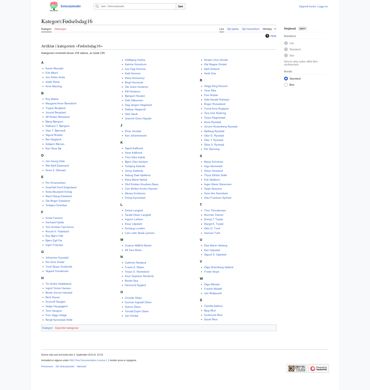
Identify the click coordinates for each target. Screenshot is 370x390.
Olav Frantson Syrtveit (217, 197)
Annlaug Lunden (135, 228)
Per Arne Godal (54, 262)
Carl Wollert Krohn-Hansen (141, 188)
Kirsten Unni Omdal (216, 59)
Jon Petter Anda (55, 77)
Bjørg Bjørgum (54, 121)
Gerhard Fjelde (54, 222)
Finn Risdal (211, 95)
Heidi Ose (210, 73)
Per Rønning (211, 149)
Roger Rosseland (214, 103)
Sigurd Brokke (54, 134)
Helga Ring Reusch (216, 86)
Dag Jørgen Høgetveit (138, 104)
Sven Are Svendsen (216, 193)
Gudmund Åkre (213, 314)
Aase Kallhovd (133, 152)
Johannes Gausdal (56, 257)
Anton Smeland (213, 170)
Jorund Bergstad (55, 112)
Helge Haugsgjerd (56, 306)
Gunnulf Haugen (55, 301)
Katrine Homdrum (135, 64)
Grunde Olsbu (133, 297)
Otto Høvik (131, 113)
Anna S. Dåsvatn (55, 170)
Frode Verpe (211, 271)
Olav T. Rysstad (213, 139)
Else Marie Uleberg (215, 245)
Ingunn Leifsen (134, 219)
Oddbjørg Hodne (135, 59)
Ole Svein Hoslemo (136, 86)
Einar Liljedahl (133, 223)
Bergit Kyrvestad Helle (58, 319)
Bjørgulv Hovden (135, 95)
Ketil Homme (132, 73)
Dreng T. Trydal (213, 219)
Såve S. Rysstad (214, 144)
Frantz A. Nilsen (134, 267)
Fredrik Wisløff (213, 288)
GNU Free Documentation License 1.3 (89, 360)
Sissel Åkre (211, 319)
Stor (291, 55)
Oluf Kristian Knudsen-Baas (141, 184)
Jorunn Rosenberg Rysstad (220, 126)
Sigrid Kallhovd (134, 148)
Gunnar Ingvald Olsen (138, 302)
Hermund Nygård (135, 285)
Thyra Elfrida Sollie (215, 175)
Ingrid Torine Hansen (58, 288)
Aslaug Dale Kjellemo (138, 175)
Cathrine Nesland (135, 262)
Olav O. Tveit (212, 228)
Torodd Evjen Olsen (137, 311)
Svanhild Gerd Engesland (61, 187)
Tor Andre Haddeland (58, 283)
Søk (180, 6)
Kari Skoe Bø (53, 148)
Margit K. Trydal (213, 223)
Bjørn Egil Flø (53, 240)
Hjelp (273, 35)
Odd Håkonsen (134, 100)
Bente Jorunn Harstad (58, 292)
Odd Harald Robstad (216, 99)
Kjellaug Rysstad (214, 131)
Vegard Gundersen (57, 271)
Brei (291, 84)
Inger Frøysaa (54, 244)
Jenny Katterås (134, 170)
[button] (43, 6)
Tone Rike (210, 90)
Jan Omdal (131, 315)
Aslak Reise (52, 81)
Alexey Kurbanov (135, 193)
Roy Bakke (52, 98)
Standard (295, 49)
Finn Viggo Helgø (56, 315)
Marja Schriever (213, 161)
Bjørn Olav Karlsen (136, 161)
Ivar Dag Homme (135, 68)
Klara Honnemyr (135, 78)
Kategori (47, 327)
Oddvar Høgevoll (135, 109)
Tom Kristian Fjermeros (59, 226)
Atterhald (81, 366)
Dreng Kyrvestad (135, 197)
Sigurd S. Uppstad (215, 254)
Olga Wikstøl (211, 284)
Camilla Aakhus (213, 305)
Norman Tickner (214, 214)
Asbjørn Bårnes (54, 144)
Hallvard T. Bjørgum (57, 125)
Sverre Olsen (133, 306)
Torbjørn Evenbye (56, 205)
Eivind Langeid (134, 210)
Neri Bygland (53, 139)
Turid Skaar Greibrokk (58, 266)
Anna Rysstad (212, 122)
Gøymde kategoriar (67, 327)
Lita (291, 42)
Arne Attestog (53, 86)
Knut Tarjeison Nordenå (139, 276)
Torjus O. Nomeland (137, 271)
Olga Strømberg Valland (218, 267)
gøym (302, 28)
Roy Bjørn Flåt (54, 235)
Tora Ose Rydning (215, 113)
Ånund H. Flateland (57, 231)
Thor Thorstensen (215, 210)
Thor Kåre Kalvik (135, 157)
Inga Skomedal (213, 166)
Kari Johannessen (136, 135)
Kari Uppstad (212, 250)
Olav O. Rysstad (214, 135)
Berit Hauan (52, 297)
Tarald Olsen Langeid (138, 214)
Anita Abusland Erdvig (58, 191)
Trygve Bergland (55, 108)
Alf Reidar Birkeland (57, 116)
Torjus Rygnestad (214, 117)
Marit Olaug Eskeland (58, 196)
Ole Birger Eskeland (57, 200)
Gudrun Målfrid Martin (138, 245)
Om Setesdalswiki (65, 366)
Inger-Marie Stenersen (218, 184)
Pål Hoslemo (132, 91)
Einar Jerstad (133, 131)
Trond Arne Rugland (216, 108)
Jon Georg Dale (55, 161)
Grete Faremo (54, 217)
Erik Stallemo (212, 179)
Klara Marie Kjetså (136, 179)
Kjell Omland (211, 68)
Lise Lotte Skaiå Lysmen (140, 232)
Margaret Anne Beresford (60, 103)
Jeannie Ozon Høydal (138, 118)
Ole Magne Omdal (215, 64)
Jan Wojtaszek (213, 293)
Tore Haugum (53, 310)
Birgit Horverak (134, 82)
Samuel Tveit (212, 232)
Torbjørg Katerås (135, 166)
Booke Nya (131, 280)
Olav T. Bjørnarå (55, 130)
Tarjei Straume (213, 188)
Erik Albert (51, 72)
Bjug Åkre (210, 310)
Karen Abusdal (54, 68)
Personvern (47, 366)
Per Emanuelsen (55, 182)
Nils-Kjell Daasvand (57, 165)
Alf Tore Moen (133, 250)
